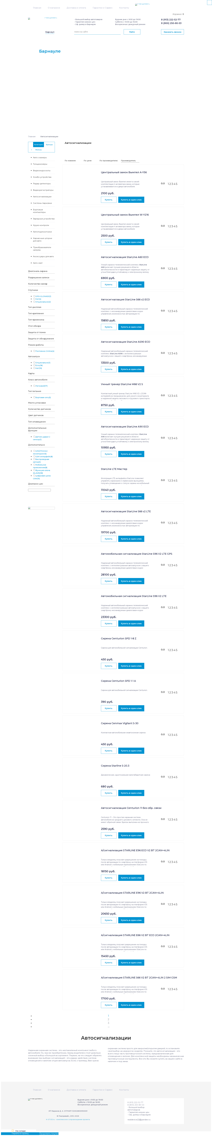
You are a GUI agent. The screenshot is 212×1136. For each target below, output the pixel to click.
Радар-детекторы (42, 183)
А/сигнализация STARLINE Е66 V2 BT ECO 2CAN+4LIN (135, 935)
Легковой (41, 386)
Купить (108, 200)
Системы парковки (42, 203)
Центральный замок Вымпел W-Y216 (125, 214)
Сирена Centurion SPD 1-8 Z (118, 638)
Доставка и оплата (76, 8)
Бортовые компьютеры (39, 210)
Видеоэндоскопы (41, 170)
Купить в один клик (131, 200)
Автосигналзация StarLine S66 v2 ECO (125, 299)
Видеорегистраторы (43, 190)
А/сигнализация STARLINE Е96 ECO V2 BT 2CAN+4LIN (135, 850)
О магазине (54, 8)
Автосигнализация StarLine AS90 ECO (125, 341)
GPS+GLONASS (43, 296)
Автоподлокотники (42, 232)
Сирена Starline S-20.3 (115, 765)
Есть (39, 365)
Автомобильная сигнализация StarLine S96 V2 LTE (133, 596)
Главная (37, 8)
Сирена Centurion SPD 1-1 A (118, 681)
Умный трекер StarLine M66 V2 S (122, 384)
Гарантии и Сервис (103, 8)
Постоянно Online (44, 351)
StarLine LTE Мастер (114, 469)
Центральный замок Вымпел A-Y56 (124, 172)
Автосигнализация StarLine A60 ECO (125, 257)
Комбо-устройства (42, 177)
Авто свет (38, 263)
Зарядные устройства (43, 219)
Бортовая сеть (43, 397)
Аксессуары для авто (43, 256)
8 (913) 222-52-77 (171, 19)
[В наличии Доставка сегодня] (81, 601)
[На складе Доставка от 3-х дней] (81, 177)
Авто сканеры (40, 157)
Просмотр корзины (9, 1133)
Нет (38, 299)
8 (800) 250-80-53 (171, 23)
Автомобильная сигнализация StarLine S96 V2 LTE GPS (136, 553)
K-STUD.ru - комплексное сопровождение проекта (68, 1119)
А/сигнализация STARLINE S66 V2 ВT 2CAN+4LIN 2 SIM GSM (139, 977)
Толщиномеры (40, 164)
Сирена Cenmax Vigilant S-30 (119, 723)
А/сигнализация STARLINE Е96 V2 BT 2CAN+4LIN (132, 892)
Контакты (124, 8)
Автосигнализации (42, 196)
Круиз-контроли (41, 225)
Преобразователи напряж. (42, 248)
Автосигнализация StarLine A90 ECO (125, 426)
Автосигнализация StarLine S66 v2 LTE (126, 511)
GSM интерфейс (44, 456)
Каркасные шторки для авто (42, 239)
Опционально (43, 302)
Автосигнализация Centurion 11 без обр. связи (131, 808)
